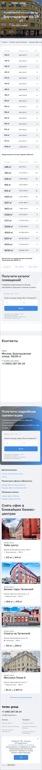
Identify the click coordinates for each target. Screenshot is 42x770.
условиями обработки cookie (20, 745)
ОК (21, 757)
